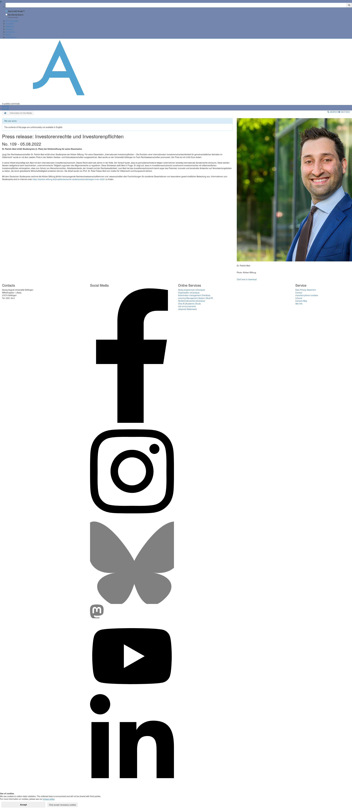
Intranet (298, 298)
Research (10, 26)
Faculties (9, 23)
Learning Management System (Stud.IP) (195, 298)
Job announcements (187, 306)
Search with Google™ (16, 11)
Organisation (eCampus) (189, 292)
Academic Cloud (193, 303)
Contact (298, 292)
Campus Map (301, 300)
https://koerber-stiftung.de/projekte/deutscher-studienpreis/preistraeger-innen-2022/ (69, 179)
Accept (23, 804)
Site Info (298, 303)
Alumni (8, 34)
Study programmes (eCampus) (191, 289)
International (11, 37)
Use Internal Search (15, 15)
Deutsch (345, 111)
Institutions (10, 31)
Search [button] (333, 111)
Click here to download (247, 279)
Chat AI (181, 303)
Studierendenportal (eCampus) (191, 300)
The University (12, 20)
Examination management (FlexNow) (194, 295)
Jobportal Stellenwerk (187, 309)
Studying (9, 29)
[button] (5, 106)
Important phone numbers (306, 295)
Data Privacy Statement (305, 289)
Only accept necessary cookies (62, 804)
